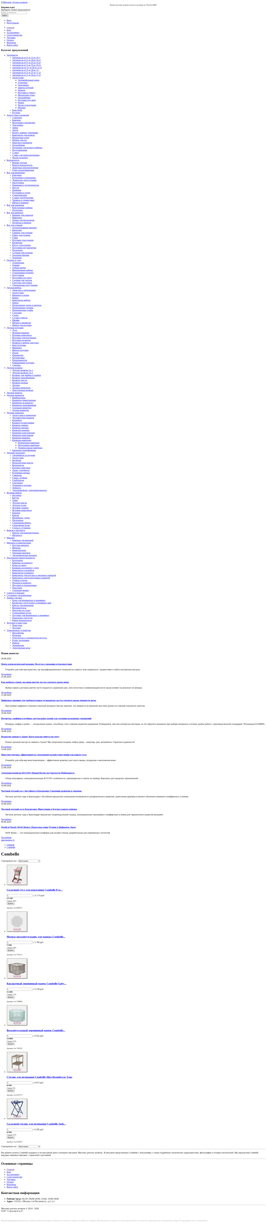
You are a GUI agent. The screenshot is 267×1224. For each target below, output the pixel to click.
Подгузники (18, 275)
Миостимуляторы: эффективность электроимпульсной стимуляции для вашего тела (43, 755)
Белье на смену (19, 565)
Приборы (16, 190)
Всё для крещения (15, 205)
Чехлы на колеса (20, 157)
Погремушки (18, 358)
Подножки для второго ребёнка (27, 147)
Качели (15, 515)
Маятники (17, 217)
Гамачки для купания (22, 232)
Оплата (10, 40)
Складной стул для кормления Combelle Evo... (35, 889)
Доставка (11, 37)
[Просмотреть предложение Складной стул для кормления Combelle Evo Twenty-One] (17, 884)
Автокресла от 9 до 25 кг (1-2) (26, 72)
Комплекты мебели (21, 300)
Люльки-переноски (21, 388)
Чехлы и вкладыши (27, 105)
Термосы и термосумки (23, 200)
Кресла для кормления (22, 605)
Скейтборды (18, 480)
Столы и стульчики (21, 528)
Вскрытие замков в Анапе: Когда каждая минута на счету (30, 736)
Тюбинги (16, 488)
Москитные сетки (26, 95)
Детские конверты (15, 395)
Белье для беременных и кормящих (28, 600)
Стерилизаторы (19, 195)
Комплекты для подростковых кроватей (31, 578)
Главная (10, 27)
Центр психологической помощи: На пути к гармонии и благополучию (36, 664)
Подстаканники (19, 150)
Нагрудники (18, 182)
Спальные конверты (21, 408)
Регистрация (13, 23)
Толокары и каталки (21, 485)
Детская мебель (14, 288)
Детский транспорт (16, 453)
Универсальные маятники (30, 448)
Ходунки (16, 628)
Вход (9, 20)
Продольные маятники (28, 445)
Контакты (11, 42)
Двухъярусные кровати (23, 418)
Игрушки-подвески (21, 340)
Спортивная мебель (21, 523)
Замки (15, 127)
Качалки (16, 513)
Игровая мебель (14, 493)
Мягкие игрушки (20, 350)
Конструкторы (19, 345)
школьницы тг (8, 840)
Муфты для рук (19, 140)
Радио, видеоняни (20, 640)
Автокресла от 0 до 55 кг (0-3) (26, 65)
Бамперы (16, 120)
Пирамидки (17, 355)
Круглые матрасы (20, 545)
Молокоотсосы (19, 608)
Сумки (15, 152)
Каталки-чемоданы (21, 468)
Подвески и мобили (21, 222)
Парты (15, 303)
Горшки (16, 265)
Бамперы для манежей (22, 540)
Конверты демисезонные (24, 400)
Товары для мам (14, 598)
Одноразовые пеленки (23, 273)
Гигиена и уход (14, 260)
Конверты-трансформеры (24, 405)
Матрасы (16, 548)
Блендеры (17, 175)
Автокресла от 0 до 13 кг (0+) (26, 57)
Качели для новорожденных (25, 533)
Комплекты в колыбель (23, 570)
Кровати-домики (20, 425)
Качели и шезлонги (16, 530)
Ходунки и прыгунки (17, 623)
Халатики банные (20, 255)
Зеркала (21, 90)
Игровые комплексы (22, 335)
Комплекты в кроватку (23, 573)
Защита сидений (25, 87)
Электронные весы (21, 648)
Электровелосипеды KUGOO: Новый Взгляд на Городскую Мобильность (38, 773)
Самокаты (17, 475)
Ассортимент (13, 32)
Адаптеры (22, 82)
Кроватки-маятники (21, 440)
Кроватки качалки (20, 430)
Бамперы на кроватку (22, 563)
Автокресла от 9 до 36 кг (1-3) (26, 75)
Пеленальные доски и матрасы (26, 305)
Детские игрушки (15, 328)
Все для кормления (16, 172)
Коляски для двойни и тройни (26, 375)
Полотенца (17, 210)
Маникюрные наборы (22, 270)
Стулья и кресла (19, 318)
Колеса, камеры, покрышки (25, 132)
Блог (9, 30)
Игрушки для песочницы (24, 338)
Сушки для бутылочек (22, 197)
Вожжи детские (19, 162)
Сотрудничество (14, 35)
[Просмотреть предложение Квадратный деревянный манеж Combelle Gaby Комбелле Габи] (17, 978)
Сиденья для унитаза (22, 280)
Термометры (18, 645)
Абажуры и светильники (24, 290)
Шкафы (15, 320)
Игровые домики (20, 508)
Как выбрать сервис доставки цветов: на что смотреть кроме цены (35, 682)
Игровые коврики (20, 333)
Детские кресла (19, 503)
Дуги (14, 330)
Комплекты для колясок (23, 135)
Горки (15, 500)
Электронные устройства (19, 630)
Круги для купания (21, 245)
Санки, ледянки (19, 478)
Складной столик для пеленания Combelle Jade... (36, 1123)
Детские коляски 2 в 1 (22, 370)
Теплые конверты (20, 410)
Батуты (15, 498)
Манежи (11, 538)
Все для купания (14, 225)
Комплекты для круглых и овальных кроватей (34, 575)
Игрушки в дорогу (26, 92)
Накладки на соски (21, 610)
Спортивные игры (21, 525)
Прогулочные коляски (22, 390)
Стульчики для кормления (19, 595)
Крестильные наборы (22, 207)
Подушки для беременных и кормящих (30, 615)
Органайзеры (24, 97)
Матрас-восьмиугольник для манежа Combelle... (36, 936)
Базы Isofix (17, 110)
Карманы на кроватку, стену (25, 568)
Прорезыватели (19, 360)
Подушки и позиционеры (24, 585)
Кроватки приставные (22, 435)
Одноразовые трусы (21, 613)
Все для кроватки (15, 212)
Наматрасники (19, 550)
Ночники (16, 635)
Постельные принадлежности (21, 558)
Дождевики (23, 85)
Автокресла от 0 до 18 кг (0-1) (26, 60)
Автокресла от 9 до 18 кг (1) (25, 70)
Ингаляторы (18, 633)
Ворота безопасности (22, 165)
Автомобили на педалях (23, 455)
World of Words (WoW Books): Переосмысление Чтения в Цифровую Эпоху (38, 827)
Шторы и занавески (21, 323)
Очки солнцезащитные (23, 170)
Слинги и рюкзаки (15, 593)
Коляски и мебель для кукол (25, 343)
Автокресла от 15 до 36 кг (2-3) (27, 67)
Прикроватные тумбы (22, 310)
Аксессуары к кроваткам (24, 415)
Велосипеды (18, 465)
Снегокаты (17, 483)
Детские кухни (19, 505)
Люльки (16, 385)
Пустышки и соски (21, 192)
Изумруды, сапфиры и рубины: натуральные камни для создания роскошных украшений (46, 718)
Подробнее (6, 674)
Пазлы (15, 353)
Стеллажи (17, 313)
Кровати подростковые (23, 423)
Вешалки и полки (20, 295)
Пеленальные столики (22, 308)
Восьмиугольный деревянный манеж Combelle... (36, 1030)
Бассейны (16, 495)
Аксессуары (18, 77)
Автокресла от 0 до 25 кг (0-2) (26, 62)
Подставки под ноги (22, 278)
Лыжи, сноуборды (20, 470)
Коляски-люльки (20, 383)
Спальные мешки (20, 590)
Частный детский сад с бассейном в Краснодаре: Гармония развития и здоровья (41, 791)
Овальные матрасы (21, 553)
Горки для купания (21, 235)
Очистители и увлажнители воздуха (29, 638)
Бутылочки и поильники (24, 177)
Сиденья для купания (22, 252)
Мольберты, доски (21, 518)
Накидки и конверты (22, 142)
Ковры (15, 298)
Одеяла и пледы (19, 580)
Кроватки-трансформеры (24, 450)
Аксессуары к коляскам (18, 115)
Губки (15, 237)
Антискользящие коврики (24, 227)
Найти (4, 15)
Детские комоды (14, 393)
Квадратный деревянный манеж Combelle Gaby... (36, 983)
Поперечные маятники (28, 443)
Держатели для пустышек (24, 180)
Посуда (15, 187)
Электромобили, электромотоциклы (29, 490)
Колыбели (17, 420)
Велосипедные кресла (22, 463)
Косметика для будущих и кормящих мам (31, 603)
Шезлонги (17, 535)
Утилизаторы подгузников (25, 285)
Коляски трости (19, 380)
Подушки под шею (27, 100)
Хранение (17, 257)
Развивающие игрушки (23, 363)
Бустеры (16, 112)
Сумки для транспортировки (26, 155)
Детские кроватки (15, 413)
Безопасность (13, 160)
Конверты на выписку (22, 403)
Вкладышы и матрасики (23, 122)
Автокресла (12, 55)
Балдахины (17, 560)
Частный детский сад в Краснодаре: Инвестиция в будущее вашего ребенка (39, 809)
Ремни (21, 102)
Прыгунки (17, 625)
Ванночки (17, 230)
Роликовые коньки (21, 473)
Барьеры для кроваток (22, 215)
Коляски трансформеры (23, 378)
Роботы (15, 643)
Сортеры (16, 365)
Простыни (17, 588)
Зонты (15, 130)
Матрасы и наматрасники (19, 543)
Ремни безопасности (22, 620)
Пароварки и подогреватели (25, 185)
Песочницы (17, 520)
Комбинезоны (18, 398)
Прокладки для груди (22, 618)
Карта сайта (12, 45)
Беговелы (16, 460)
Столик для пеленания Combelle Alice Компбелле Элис (39, 1077)
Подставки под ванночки (24, 247)
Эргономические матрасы (24, 555)
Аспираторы (18, 263)
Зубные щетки (19, 268)
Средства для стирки (22, 283)
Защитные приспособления (25, 167)
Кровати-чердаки (20, 428)
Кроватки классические (23, 433)
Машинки (17, 348)
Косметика (17, 242)
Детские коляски (15, 368)
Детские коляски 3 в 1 (22, 373)
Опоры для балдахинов (23, 220)
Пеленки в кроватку (21, 583)
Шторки (22, 107)
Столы (15, 315)
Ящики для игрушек (22, 325)
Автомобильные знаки (28, 80)
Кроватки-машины (21, 438)
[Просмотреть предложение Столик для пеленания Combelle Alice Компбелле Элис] (17, 1072)
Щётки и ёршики (20, 202)
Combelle (11, 847)
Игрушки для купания (22, 240)
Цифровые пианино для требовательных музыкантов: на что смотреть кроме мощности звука (48, 700)
